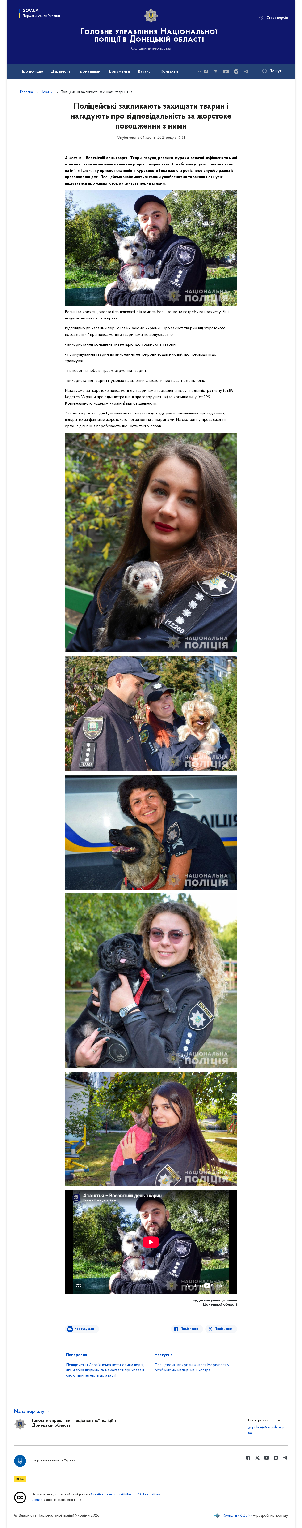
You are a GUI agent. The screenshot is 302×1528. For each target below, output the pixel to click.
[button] (33, 1412)
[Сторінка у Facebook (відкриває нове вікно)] (206, 71)
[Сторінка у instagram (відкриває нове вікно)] (236, 71)
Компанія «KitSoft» (237, 1516)
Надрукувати (84, 1329)
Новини (47, 92)
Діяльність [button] (60, 71)
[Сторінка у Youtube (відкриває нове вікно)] (226, 71)
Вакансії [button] (145, 71)
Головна (26, 92)
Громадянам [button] (89, 71)
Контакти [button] (169, 71)
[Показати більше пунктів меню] (199, 71)
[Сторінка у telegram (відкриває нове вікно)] (246, 71)
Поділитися (189, 1329)
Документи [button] (119, 71)
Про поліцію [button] (32, 71)
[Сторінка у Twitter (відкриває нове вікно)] (216, 71)
